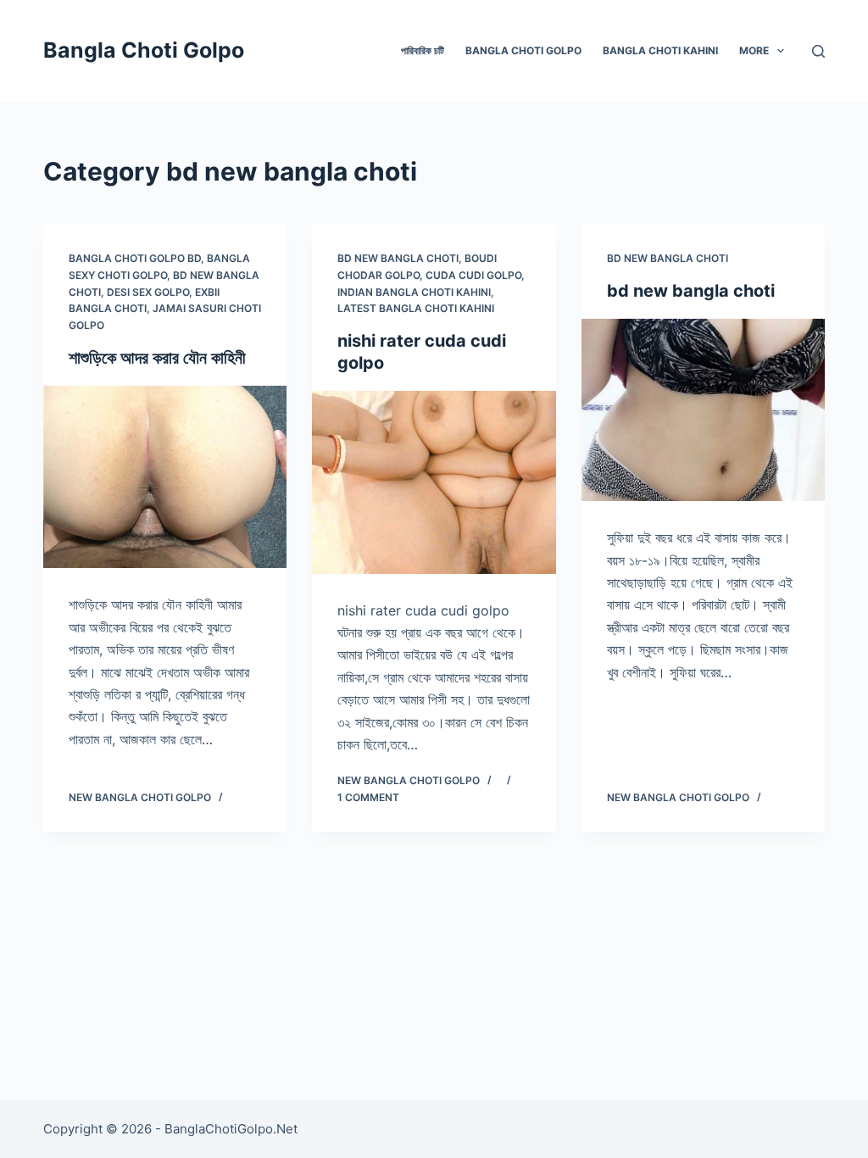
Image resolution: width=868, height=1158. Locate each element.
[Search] (818, 51)
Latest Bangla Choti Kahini (415, 308)
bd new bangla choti (398, 258)
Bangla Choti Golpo (143, 50)
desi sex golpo (148, 292)
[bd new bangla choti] (703, 410)
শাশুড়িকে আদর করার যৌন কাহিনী (157, 358)
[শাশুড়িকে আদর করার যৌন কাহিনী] (165, 477)
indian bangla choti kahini (414, 292)
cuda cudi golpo (473, 275)
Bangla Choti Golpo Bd (135, 258)
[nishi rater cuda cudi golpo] (433, 482)
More (754, 50)
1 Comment (368, 797)
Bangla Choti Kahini (660, 50)
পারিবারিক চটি (422, 50)
